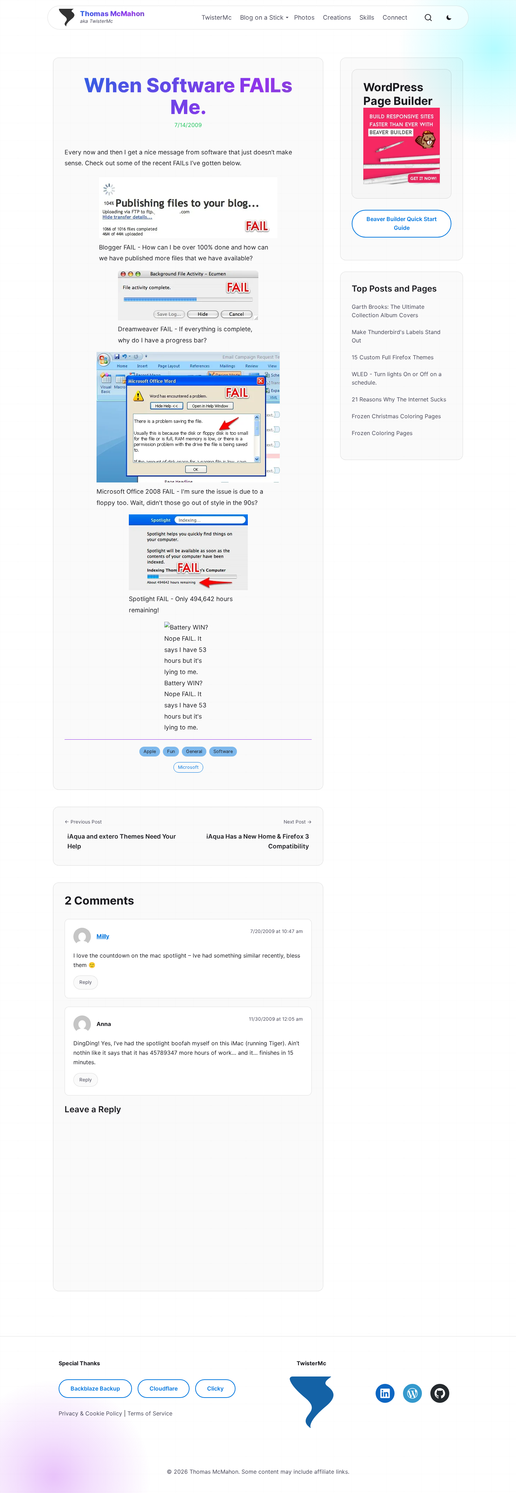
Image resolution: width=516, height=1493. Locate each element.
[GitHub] (439, 1393)
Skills (366, 17)
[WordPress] (412, 1393)
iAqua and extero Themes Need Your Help (121, 841)
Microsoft (188, 767)
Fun (171, 751)
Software (223, 751)
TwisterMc (216, 17)
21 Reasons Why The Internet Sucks (399, 399)
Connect (395, 17)
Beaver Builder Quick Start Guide (401, 223)
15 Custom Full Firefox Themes (393, 357)
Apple (150, 751)
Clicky (215, 1388)
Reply (85, 982)
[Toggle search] (428, 18)
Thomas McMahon (112, 13)
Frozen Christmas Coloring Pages (396, 416)
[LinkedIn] (385, 1393)
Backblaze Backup (95, 1388)
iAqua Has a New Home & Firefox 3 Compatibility (257, 841)
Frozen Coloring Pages (382, 432)
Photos (304, 17)
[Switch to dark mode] (449, 17)
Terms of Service (149, 1413)
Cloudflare (164, 1388)
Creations (337, 17)
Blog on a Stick (262, 17)
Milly (103, 936)
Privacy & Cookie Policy (90, 1413)
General (194, 751)
